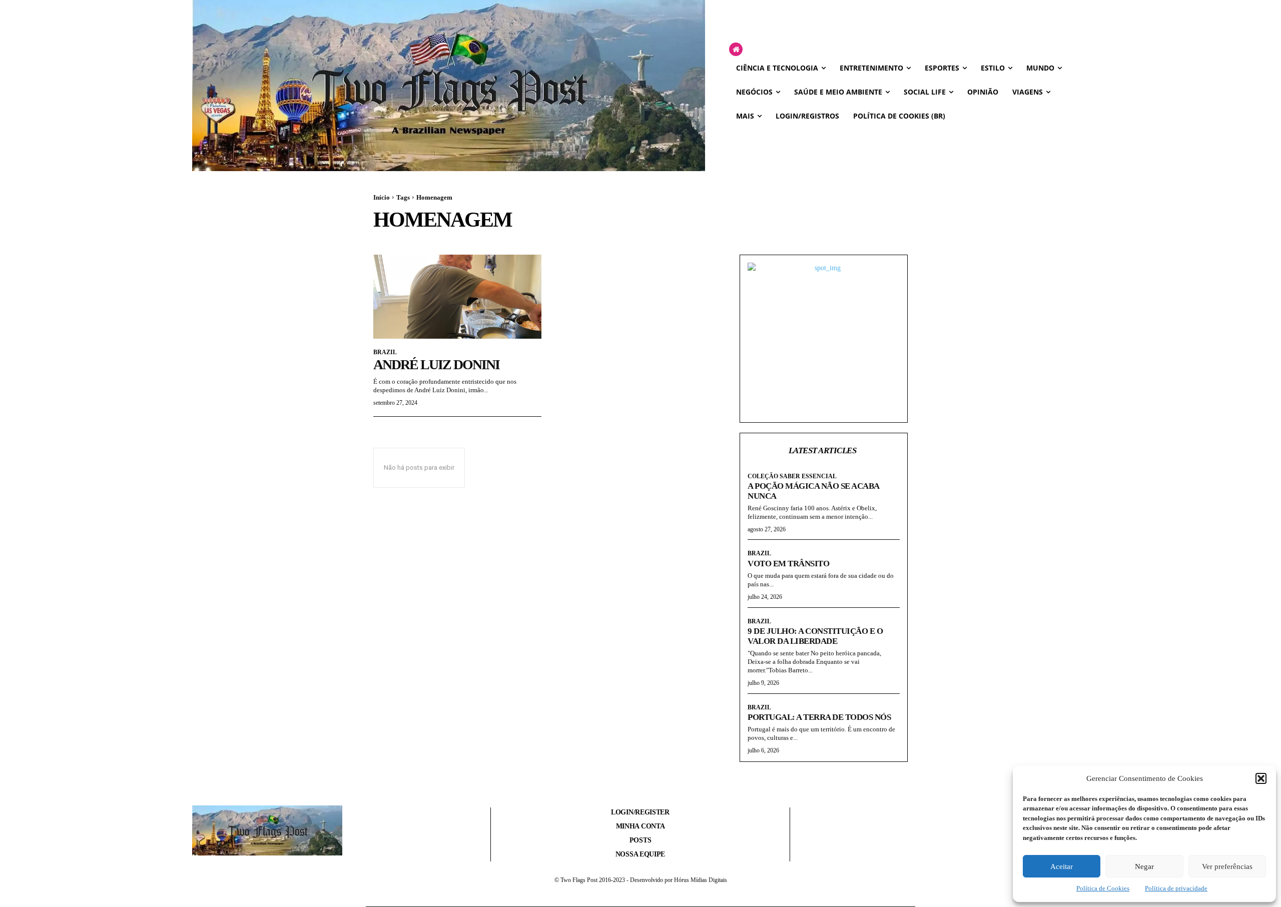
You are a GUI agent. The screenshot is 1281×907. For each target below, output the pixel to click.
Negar (1144, 866)
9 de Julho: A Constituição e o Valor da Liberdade (815, 636)
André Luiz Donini (436, 364)
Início (381, 197)
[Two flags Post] (448, 85)
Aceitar (1061, 866)
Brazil (385, 352)
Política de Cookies (1102, 888)
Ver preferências (1227, 866)
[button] (1261, 778)
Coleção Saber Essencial (792, 476)
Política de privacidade (1176, 888)
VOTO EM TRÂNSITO (788, 563)
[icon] (736, 50)
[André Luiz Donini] (457, 297)
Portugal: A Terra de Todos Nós (819, 717)
